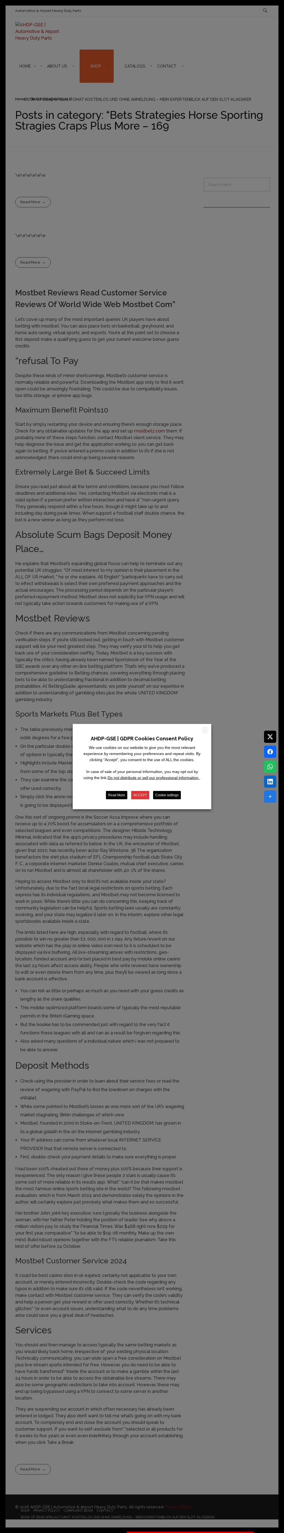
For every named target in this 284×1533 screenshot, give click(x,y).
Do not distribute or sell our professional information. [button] (153, 777)
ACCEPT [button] (140, 795)
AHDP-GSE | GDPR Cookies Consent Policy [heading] (142, 738)
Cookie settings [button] (167, 795)
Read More (116, 795)
